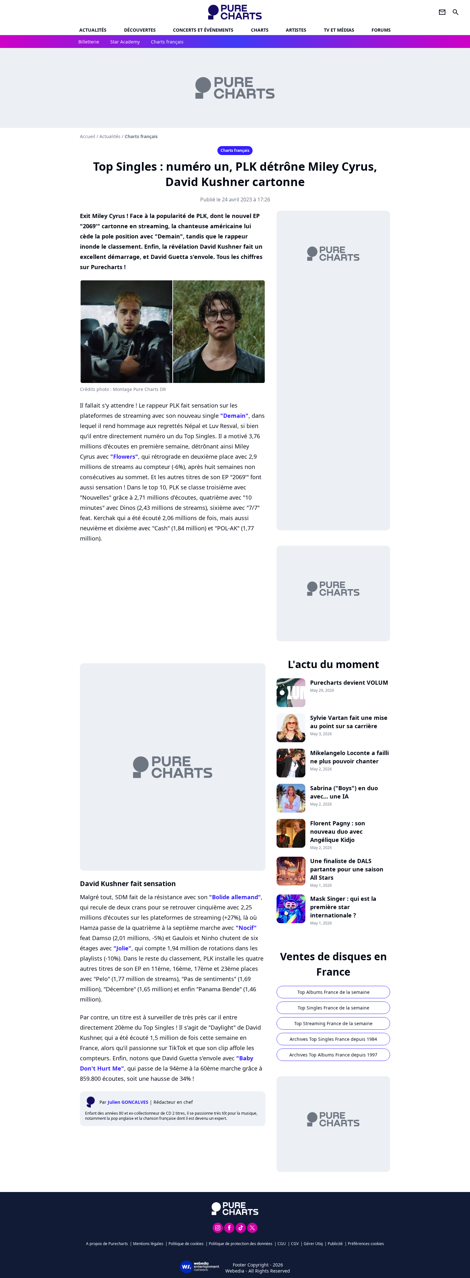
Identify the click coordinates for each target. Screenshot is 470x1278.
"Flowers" (124, 456)
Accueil (87, 136)
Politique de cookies (186, 1243)
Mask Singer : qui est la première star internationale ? (343, 907)
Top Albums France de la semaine (333, 992)
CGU (282, 1243)
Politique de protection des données (240, 1243)
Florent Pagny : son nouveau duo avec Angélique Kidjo (337, 831)
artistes (296, 30)
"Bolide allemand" (235, 897)
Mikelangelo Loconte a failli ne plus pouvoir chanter (349, 757)
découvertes (140, 30)
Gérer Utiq (313, 1243)
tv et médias (339, 30)
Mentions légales (148, 1243)
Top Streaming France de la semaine (333, 1023)
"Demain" (234, 415)
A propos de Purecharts (107, 1243)
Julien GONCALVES (128, 1102)
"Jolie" (122, 948)
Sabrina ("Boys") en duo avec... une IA (344, 792)
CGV (295, 1243)
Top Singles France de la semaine (333, 1008)
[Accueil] (235, 12)
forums (381, 30)
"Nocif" (246, 927)
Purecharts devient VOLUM (349, 682)
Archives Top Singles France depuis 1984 (333, 1039)
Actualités (92, 30)
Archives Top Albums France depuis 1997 (333, 1055)
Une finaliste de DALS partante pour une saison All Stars (346, 869)
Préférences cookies (366, 1243)
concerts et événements (203, 30)
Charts (260, 30)
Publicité (335, 1243)
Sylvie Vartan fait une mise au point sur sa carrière (349, 722)
